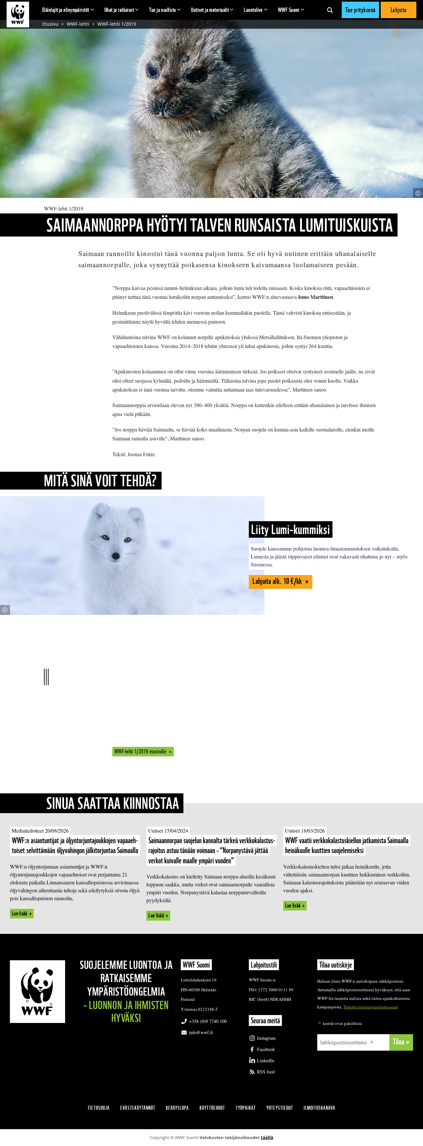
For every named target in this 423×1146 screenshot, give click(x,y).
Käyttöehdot (212, 1108)
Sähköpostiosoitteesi (343, 1042)
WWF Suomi (288, 9)
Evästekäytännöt (137, 1108)
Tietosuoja (99, 1108)
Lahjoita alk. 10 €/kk (277, 581)
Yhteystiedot (279, 1108)
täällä (267, 1137)
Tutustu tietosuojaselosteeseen (370, 1007)
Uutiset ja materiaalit (210, 9)
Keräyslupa (177, 1108)
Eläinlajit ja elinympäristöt (65, 9)
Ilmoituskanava (319, 1108)
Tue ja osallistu (162, 9)
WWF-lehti (78, 24)
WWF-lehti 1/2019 (116, 24)
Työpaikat (246, 1108)
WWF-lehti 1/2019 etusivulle (140, 751)
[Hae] (330, 10)
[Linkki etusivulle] (18, 14)
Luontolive (253, 9)
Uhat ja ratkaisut (119, 9)
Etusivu (50, 24)
